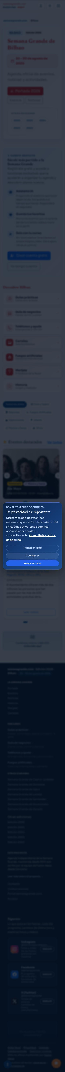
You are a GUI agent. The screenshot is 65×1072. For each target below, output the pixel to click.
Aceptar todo (32, 563)
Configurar (32, 555)
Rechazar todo (32, 547)
